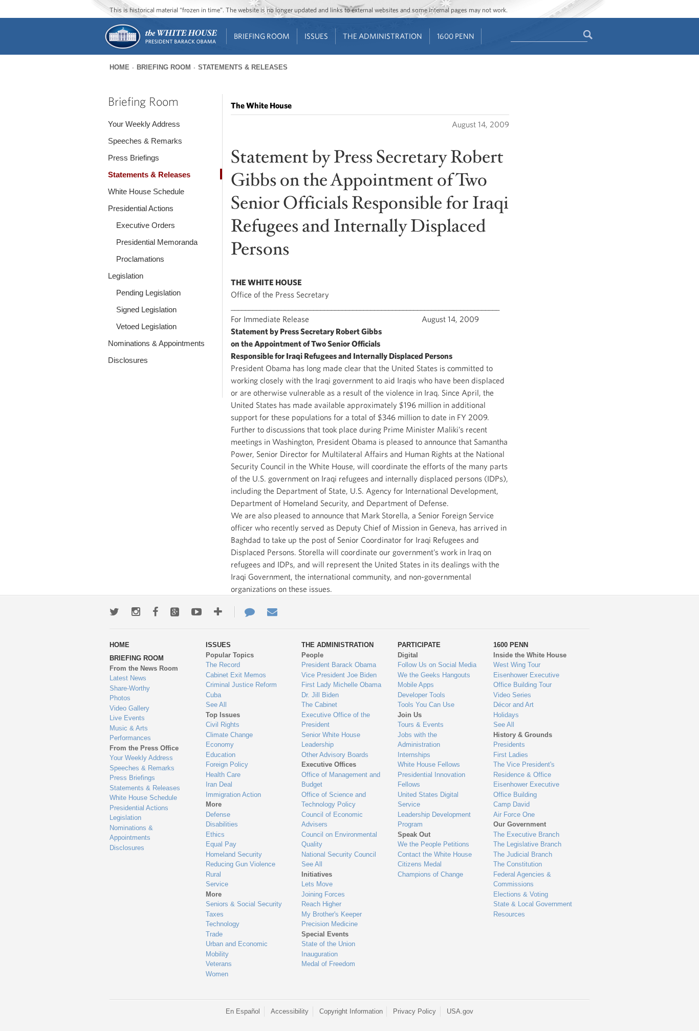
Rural (213, 874)
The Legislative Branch (527, 844)
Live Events (127, 718)
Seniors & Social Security (244, 904)
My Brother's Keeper (331, 914)
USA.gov (460, 1011)
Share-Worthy (130, 688)
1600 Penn (455, 36)
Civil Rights (222, 724)
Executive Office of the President (335, 720)
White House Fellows (429, 764)
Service (217, 884)
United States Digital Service (428, 800)
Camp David (511, 804)
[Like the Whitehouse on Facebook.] (155, 611)
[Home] (160, 48)
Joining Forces (323, 894)
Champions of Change (430, 874)
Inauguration (319, 954)
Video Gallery (129, 708)
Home (119, 67)
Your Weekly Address (144, 124)
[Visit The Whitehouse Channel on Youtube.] (196, 611)
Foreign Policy (227, 764)
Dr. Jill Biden (320, 695)
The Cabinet (319, 704)
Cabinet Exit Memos (236, 675)
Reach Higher (321, 904)
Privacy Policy (414, 1011)
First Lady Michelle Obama (341, 685)
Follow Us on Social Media (437, 665)
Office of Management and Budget (340, 780)
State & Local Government (532, 904)
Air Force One (514, 814)
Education (220, 755)
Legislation (125, 275)
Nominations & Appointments (156, 343)
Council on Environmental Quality (339, 840)
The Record (223, 665)
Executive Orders (145, 225)
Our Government (519, 824)
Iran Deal (219, 784)
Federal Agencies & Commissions (522, 879)
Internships (414, 755)
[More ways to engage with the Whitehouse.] (218, 611)
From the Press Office (144, 748)
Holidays (506, 715)
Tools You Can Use (426, 704)
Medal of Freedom (328, 964)
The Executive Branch (526, 834)
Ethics (215, 834)
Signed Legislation (146, 309)
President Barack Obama (338, 665)
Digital (408, 655)
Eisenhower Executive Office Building (526, 789)
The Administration (382, 36)
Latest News (128, 678)
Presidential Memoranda (157, 242)
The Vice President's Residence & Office (524, 769)
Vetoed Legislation (146, 326)
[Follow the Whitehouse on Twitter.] (114, 611)
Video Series (512, 695)
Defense (218, 814)
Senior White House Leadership (330, 740)
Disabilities (222, 824)
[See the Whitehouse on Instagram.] (136, 611)
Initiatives (316, 874)
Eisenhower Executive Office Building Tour (526, 680)
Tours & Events (421, 724)
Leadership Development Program (434, 820)
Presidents (509, 744)
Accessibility (290, 1011)
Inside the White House (529, 655)
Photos (120, 698)
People (312, 655)
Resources (509, 914)
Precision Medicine (329, 924)
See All (216, 704)
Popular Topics (230, 655)
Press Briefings (133, 157)
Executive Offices (328, 764)
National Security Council (338, 854)
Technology (222, 924)
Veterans (219, 964)
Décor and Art (513, 704)
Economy (220, 744)
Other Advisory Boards (334, 755)
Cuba (213, 695)
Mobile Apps (416, 685)
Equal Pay (221, 844)
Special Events (324, 934)
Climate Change (229, 735)
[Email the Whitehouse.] (272, 611)
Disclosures (128, 360)
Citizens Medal (420, 864)
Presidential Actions (140, 208)
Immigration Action (233, 794)
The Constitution (517, 864)
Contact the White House (435, 854)
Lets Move (317, 884)
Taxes (215, 914)
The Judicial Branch (522, 854)
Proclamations (140, 259)
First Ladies (510, 755)
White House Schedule (146, 191)
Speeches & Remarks (145, 140)
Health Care (223, 774)
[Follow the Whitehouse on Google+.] (174, 611)
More (214, 804)
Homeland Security (234, 854)
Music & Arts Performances (130, 733)
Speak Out (414, 834)
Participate (419, 645)
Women (217, 974)
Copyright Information (351, 1011)
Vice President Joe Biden (339, 675)
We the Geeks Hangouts (434, 675)
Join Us (410, 715)
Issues (316, 36)
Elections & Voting (520, 894)
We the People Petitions (433, 844)
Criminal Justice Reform (241, 685)
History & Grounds (522, 735)
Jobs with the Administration (419, 740)
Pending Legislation (148, 292)
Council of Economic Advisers (332, 820)
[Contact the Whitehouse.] (244, 611)
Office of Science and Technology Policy (333, 800)
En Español (243, 1011)
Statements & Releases (243, 67)
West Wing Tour (516, 665)
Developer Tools (421, 695)
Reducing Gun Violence (240, 864)
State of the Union (328, 944)
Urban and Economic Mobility (237, 949)
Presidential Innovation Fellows (431, 780)
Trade (214, 934)
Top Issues (223, 715)
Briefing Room (262, 36)
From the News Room (144, 668)
